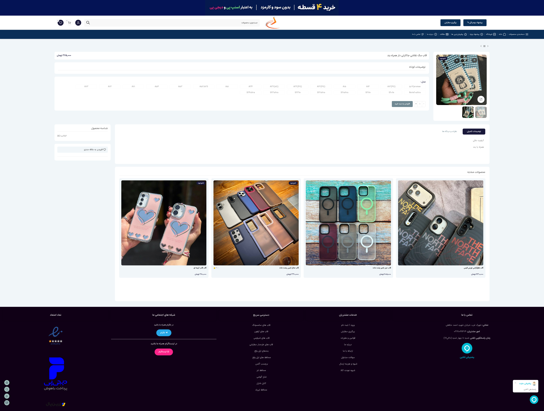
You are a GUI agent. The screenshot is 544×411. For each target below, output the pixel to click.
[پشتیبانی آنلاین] (467, 348)
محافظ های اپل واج (261, 357)
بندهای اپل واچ (261, 351)
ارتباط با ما (348, 351)
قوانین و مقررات (348, 338)
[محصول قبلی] (488, 46)
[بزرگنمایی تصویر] (481, 99)
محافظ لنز (261, 370)
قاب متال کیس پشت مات (289, 268)
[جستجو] (88, 23)
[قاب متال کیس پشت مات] (256, 222)
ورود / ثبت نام (348, 325)
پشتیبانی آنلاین (467, 357)
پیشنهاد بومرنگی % (475, 22)
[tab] (474, 132)
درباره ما (348, 344)
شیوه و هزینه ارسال (347, 364)
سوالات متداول (348, 357)
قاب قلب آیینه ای (200, 268)
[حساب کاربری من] (78, 23)
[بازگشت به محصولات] (484, 46)
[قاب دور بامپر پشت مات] (348, 222)
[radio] (415, 86)
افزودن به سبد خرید (402, 103)
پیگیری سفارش (450, 22)
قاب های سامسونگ (261, 325)
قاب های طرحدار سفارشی (261, 344)
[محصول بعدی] (481, 46)
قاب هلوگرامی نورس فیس (473, 268)
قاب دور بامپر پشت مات (382, 268)
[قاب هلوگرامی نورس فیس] (440, 222)
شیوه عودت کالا (348, 370)
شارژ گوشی (261, 377)
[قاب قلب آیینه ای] (164, 222)
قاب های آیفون (261, 331)
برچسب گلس (261, 364)
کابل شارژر (261, 383)
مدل (423, 82)
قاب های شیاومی (261, 338)
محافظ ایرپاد (261, 390)
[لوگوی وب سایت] (273, 22)
